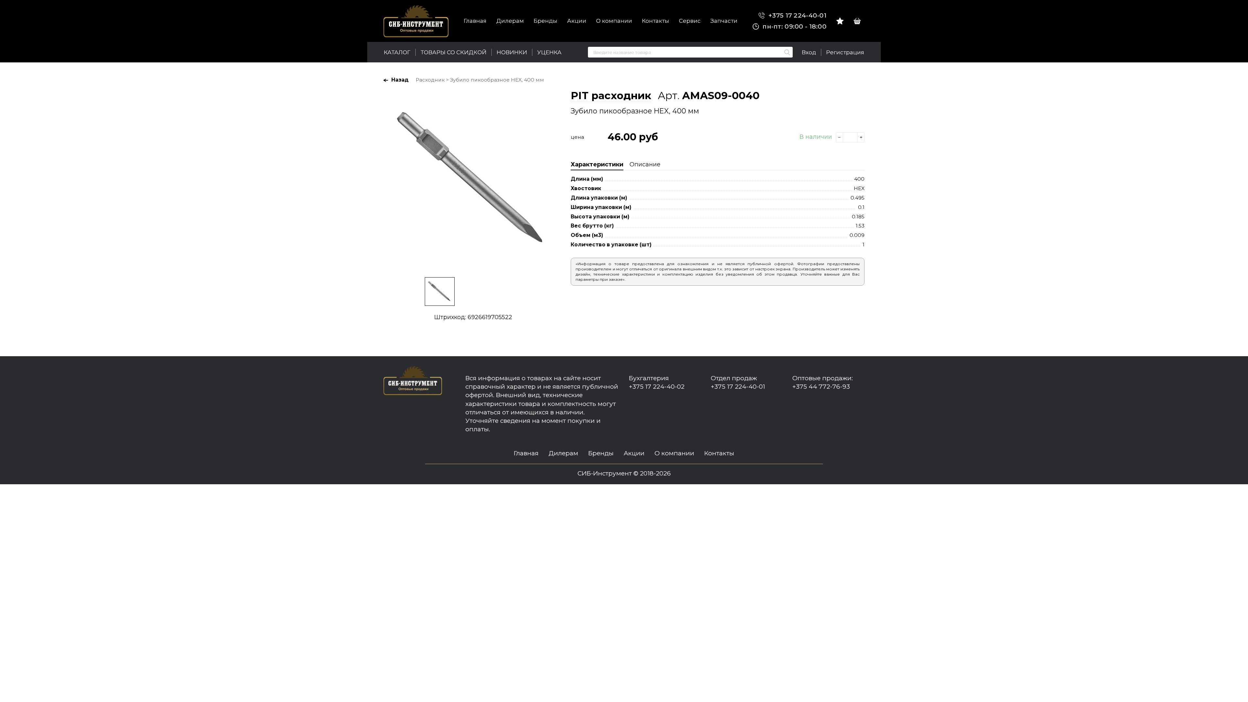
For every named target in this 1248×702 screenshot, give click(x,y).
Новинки (512, 52)
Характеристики (597, 164)
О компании (614, 21)
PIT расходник (611, 95)
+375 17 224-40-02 (656, 386)
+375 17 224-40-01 (796, 15)
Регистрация (845, 52)
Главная (475, 21)
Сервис (690, 21)
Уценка (549, 52)
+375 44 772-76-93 (821, 386)
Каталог (397, 52)
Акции (576, 21)
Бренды (545, 21)
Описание (645, 164)
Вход (809, 52)
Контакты (655, 21)
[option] (473, 180)
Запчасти (723, 21)
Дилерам (510, 21)
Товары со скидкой (454, 52)
